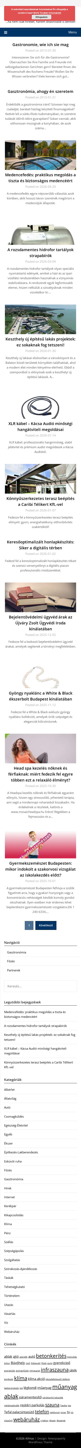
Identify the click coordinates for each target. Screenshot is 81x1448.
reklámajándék (11, 1405)
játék (73, 1370)
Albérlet (9, 1090)
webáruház (26, 1419)
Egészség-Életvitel (16, 1125)
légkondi (30, 1387)
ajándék (23, 1357)
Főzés (11, 961)
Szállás (8, 1242)
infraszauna (55, 1369)
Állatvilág (10, 1098)
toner (63, 1412)
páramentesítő (30, 1397)
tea (69, 1405)
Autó (7, 1107)
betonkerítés (51, 1355)
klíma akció (36, 1378)
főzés (44, 1363)
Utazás (8, 1305)
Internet (9, 1197)
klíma (20, 1378)
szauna (52, 1404)
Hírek (7, 1188)
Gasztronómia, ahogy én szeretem (40, 91)
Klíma (8, 1224)
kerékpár (8, 1379)
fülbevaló (35, 1363)
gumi (49, 1363)
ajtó (16, 1356)
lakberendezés (11, 1388)
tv (68, 1412)
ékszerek (61, 1420)
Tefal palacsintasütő (19, 1412)
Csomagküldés (14, 1116)
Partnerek (13, 970)
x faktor (44, 1420)
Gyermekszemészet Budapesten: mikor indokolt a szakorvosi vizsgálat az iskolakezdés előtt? (40, 869)
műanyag (44, 1387)
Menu (72, 32)
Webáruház (11, 1332)
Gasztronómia (16, 952)
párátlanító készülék (52, 1397)
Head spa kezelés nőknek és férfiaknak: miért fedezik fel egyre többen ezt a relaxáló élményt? (40, 774)
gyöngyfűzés (22, 1370)
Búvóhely (18, 1362)
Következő (46, 925)
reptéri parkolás (32, 1405)
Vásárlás (9, 1314)
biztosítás (72, 1357)
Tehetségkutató (14, 1287)
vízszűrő (8, 1420)
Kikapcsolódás (13, 1215)
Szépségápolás (14, 1251)
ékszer (52, 1420)
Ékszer (8, 1143)
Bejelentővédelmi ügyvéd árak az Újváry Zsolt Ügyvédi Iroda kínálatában (40, 623)
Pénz (7, 1233)
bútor (7, 1363)
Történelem (12, 1296)
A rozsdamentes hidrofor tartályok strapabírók (35, 1026)
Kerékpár (10, 1206)
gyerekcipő (61, 1362)
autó (31, 1356)
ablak (8, 1356)
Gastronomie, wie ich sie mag (40, 44)
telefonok (55, 1412)
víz (72, 1412)
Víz (6, 1323)
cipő (28, 1363)
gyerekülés (9, 1370)
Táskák (8, 1278)
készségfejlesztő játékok (58, 1379)
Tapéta (63, 1405)
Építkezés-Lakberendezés (21, 1152)
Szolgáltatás (12, 1260)
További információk (50, 12)
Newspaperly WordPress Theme (47, 1440)
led (21, 1388)
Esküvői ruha (13, 1161)
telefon (42, 1411)
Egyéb (8, 1134)
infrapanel (34, 1370)
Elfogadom (42, 17)
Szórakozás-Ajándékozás (20, 1269)
